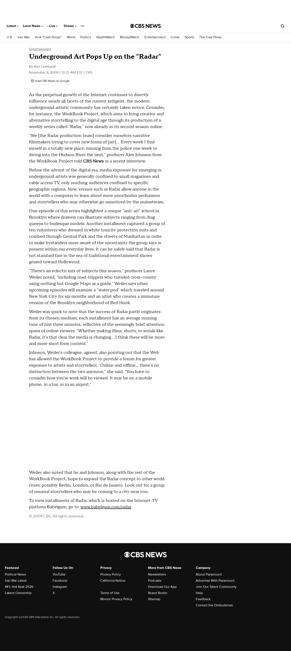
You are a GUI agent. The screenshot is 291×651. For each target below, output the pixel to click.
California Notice (112, 580)
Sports (189, 37)
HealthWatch (105, 37)
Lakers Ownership (18, 593)
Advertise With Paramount (215, 580)
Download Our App (162, 586)
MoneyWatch (129, 37)
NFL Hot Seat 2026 (19, 586)
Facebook (60, 580)
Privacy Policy (110, 574)
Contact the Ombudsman (214, 605)
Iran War (24, 37)
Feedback (203, 599)
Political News (15, 574)
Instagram (60, 586)
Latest (12, 26)
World (71, 37)
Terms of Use (110, 593)
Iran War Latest (16, 580)
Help (199, 593)
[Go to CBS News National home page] (145, 26)
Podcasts (154, 580)
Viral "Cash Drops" (48, 37)
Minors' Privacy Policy (116, 599)
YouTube (59, 574)
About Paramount (209, 574)
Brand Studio (157, 593)
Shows (69, 26)
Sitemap (154, 599)
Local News (32, 26)
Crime (175, 37)
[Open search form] (282, 26)
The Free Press (210, 37)
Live (52, 26)
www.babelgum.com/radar (105, 507)
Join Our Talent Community (216, 586)
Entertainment (155, 37)
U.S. (10, 37)
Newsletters (157, 574)
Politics (85, 37)
